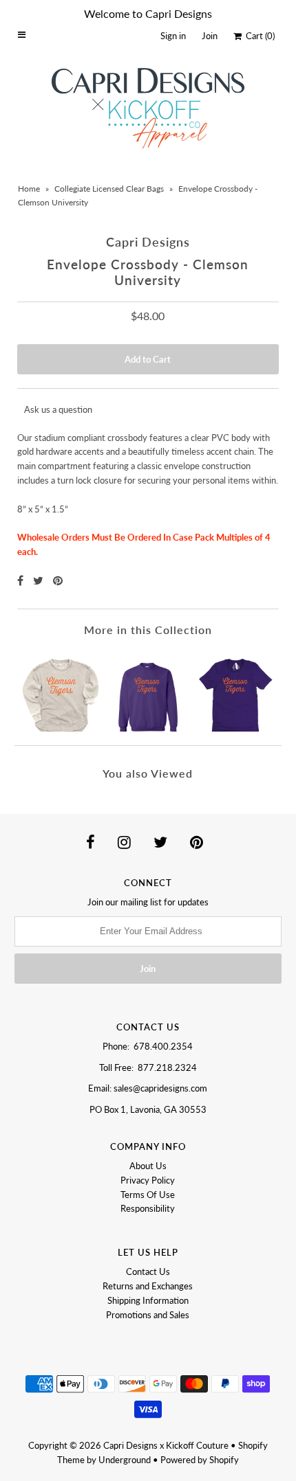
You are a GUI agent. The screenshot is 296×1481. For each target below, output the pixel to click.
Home (29, 188)
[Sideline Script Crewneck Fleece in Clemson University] (148, 691)
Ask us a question (58, 409)
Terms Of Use (147, 1194)
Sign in (173, 35)
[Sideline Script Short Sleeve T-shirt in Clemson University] (235, 690)
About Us (148, 1165)
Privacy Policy (147, 1180)
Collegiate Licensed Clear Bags (109, 188)
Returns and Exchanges (148, 1285)
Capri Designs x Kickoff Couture (166, 1445)
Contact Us (148, 1271)
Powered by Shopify (199, 1459)
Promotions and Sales (147, 1314)
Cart (258, 35)
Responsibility (147, 1208)
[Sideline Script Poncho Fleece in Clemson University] (61, 691)
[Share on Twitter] (39, 580)
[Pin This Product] (58, 580)
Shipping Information (148, 1300)
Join (210, 35)
